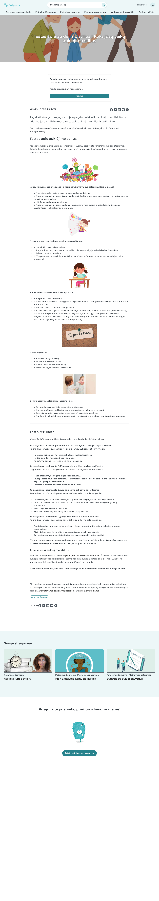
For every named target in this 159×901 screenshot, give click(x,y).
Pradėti (79, 96)
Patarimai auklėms (70, 12)
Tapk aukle (141, 5)
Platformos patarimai (95, 12)
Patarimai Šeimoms (45, 12)
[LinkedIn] (119, 109)
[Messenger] (127, 109)
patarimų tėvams (44, 591)
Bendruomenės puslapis (18, 12)
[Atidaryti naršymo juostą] (152, 4)
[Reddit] (123, 109)
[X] (115, 109)
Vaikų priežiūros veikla (122, 12)
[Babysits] (12, 5)
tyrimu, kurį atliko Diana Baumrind (82, 555)
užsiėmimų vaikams (88, 591)
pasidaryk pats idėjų (64, 591)
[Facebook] (111, 109)
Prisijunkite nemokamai (79, 753)
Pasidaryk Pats (146, 12)
